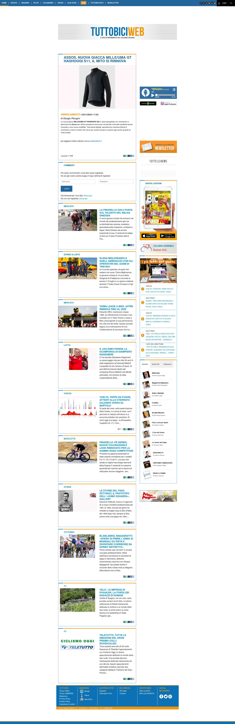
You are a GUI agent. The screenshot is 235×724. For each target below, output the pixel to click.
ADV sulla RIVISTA (146, 693)
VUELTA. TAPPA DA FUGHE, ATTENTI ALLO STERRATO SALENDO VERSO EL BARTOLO (115, 401)
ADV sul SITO (144, 690)
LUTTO (67, 345)
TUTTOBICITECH (97, 3)
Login (224, 2)
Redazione (63, 696)
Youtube (122, 693)
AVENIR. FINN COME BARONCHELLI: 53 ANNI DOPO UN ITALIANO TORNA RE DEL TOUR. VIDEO (160, 304)
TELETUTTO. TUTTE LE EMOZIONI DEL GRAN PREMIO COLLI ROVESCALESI (113, 639)
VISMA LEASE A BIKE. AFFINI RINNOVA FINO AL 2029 (116, 307)
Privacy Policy (64, 698)
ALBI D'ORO (71, 3)
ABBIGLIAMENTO (71, 114)
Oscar (86, 695)
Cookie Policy (64, 701)
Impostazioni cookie (67, 704)
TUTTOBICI (69, 532)
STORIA (67, 486)
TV (65, 586)
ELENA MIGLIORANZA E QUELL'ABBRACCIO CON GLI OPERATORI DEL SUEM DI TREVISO (116, 262)
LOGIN (66, 188)
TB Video (123, 690)
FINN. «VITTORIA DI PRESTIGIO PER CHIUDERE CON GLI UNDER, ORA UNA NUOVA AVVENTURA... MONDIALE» (160, 337)
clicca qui (88, 195)
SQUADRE (25, 3)
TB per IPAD (64, 690)
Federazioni (167, 364)
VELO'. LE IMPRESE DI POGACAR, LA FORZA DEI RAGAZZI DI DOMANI (114, 592)
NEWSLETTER (112, 3)
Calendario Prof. (105, 693)
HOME (4, 3)
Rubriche (145, 364)
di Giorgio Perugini (70, 118)
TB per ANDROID (66, 693)
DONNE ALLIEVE (72, 254)
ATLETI (36, 3)
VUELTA (67, 393)
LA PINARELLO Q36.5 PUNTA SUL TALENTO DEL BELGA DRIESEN (116, 212)
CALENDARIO (48, 3)
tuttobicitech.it (96, 141)
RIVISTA (14, 3)
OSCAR (60, 3)
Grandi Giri (155, 364)
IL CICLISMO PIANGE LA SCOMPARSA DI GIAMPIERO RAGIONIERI (116, 351)
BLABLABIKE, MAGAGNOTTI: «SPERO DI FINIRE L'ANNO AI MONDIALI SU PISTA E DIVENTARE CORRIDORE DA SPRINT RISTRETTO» (116, 541)
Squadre (102, 690)
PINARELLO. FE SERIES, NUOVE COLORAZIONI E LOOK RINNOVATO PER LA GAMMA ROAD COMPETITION (116, 446)
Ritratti (87, 691)
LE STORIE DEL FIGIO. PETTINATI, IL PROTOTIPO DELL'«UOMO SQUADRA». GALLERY (114, 495)
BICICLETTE (70, 438)
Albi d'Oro (88, 699)
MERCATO (69, 206)
